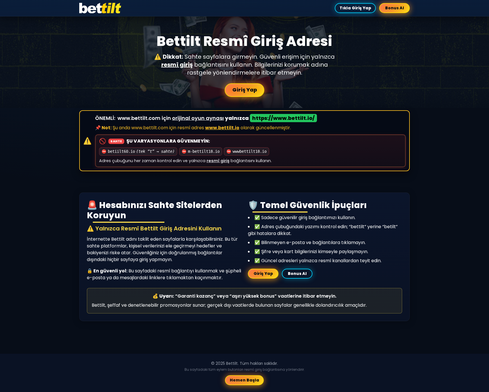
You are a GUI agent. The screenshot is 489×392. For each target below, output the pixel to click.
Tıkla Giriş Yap (355, 8)
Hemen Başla (244, 380)
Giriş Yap (244, 89)
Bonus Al (394, 8)
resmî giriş (177, 65)
